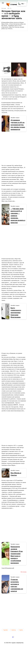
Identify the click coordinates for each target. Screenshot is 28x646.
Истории (4, 8)
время (6, 630)
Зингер (14, 630)
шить (21, 630)
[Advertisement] (14, 46)
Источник (23, 572)
